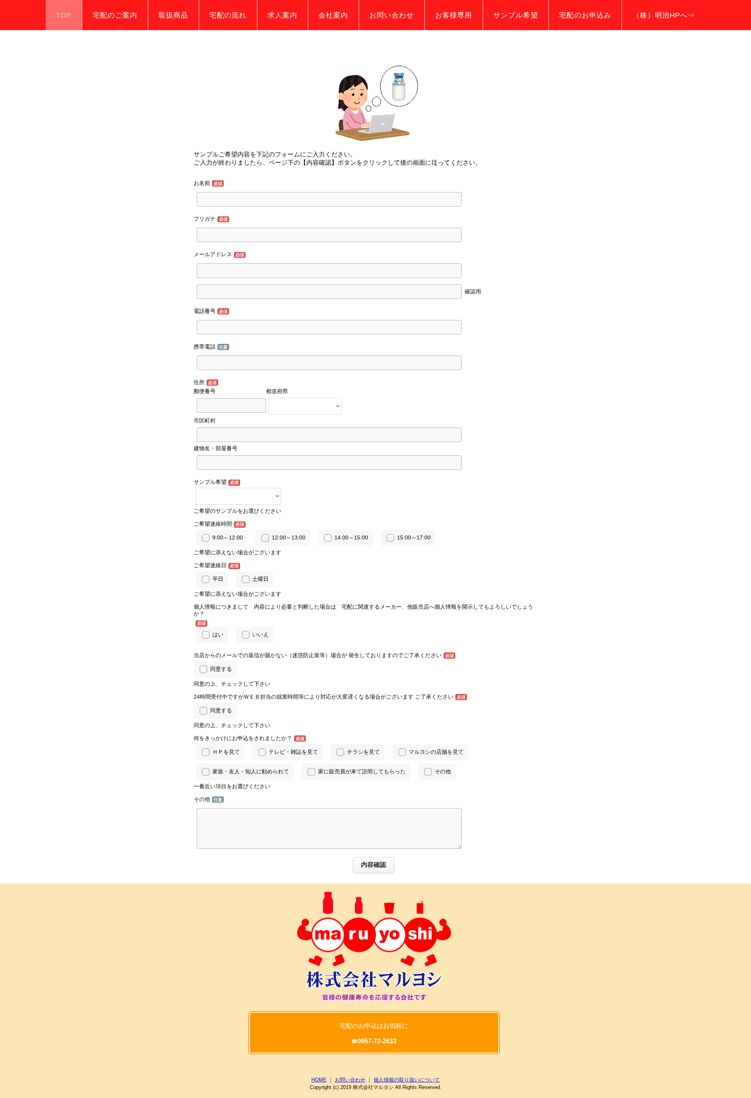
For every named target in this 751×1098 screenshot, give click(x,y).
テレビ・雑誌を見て (293, 752)
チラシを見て (363, 752)
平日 (217, 579)
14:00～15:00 (351, 537)
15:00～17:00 (414, 537)
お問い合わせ (350, 1080)
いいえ (260, 634)
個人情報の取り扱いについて (407, 1080)
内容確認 (373, 864)
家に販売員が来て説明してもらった (362, 771)
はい (217, 634)
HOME (319, 1080)
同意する (221, 669)
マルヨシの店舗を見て (436, 752)
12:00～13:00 (288, 537)
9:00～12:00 (227, 537)
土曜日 (260, 579)
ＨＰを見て (226, 752)
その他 (443, 771)
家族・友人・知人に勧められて (250, 771)
